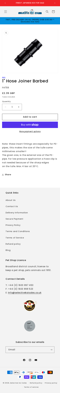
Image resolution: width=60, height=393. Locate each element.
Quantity (6, 101)
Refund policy (13, 244)
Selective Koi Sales (18, 383)
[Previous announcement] (5, 3)
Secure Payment (14, 218)
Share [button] (8, 174)
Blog (8, 250)
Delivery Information (17, 212)
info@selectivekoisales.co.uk (24, 292)
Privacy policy (51, 383)
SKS (3, 77)
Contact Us (12, 206)
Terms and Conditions (18, 231)
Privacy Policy (13, 225)
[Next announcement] (55, 3)
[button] (6, 12)
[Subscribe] (51, 349)
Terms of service (31, 387)
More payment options (30, 131)
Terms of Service (15, 237)
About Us (11, 200)
